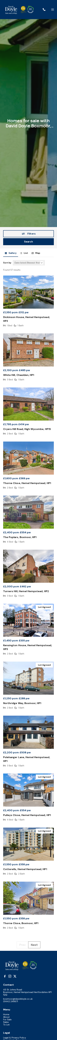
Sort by (7, 262)
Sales (6, 1022)
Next (34, 945)
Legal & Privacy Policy (14, 1037)
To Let (6, 1024)
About (6, 1017)
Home (6, 1014)
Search (28, 241)
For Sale (7, 1019)
